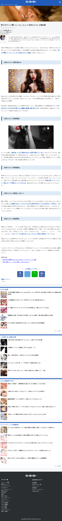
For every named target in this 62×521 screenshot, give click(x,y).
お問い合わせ (35, 491)
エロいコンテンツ (5, 509)
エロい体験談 (4, 504)
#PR (16, 4)
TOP (2, 4)
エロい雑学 (4, 506)
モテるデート (4, 487)
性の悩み (3, 492)
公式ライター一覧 (36, 484)
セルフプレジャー (5, 497)
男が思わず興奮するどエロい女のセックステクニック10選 (19, 259)
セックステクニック (9, 4)
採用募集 (34, 482)
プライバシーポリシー (38, 489)
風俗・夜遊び (4, 511)
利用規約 (34, 487)
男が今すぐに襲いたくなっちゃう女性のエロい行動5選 (23, 25)
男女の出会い (4, 491)
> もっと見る (57, 330)
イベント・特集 (5, 482)
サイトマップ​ (35, 486)
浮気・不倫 (4, 496)
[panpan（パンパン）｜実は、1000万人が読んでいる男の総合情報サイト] (31, 1)
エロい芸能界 (4, 502)
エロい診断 (4, 508)
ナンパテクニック (5, 486)
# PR (3, 281)
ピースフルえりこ (4, 33)
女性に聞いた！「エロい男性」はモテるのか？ (16, 262)
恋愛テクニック (5, 484)
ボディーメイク (5, 501)
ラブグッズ (4, 499)
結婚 (2, 494)
